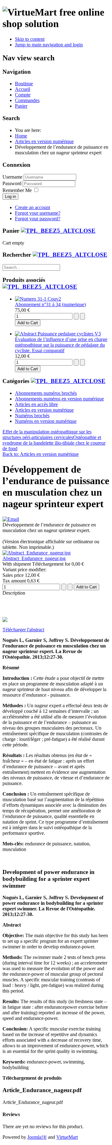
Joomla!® (37, 1137)
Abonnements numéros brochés (46, 393)
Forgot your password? (37, 218)
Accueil (22, 89)
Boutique (24, 83)
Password (12, 183)
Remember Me (17, 190)
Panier (21, 106)
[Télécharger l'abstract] (4, 620)
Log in (10, 196)
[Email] (10, 519)
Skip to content (29, 39)
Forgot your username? (37, 213)
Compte (22, 94)
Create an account (32, 207)
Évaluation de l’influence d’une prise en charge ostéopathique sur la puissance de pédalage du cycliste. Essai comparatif (61, 345)
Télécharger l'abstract (23, 629)
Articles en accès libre (36, 404)
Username (12, 177)
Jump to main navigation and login (49, 44)
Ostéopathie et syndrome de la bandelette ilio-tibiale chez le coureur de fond (53, 443)
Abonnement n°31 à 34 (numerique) (50, 304)
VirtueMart (67, 1137)
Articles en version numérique (44, 410)
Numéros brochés (32, 415)
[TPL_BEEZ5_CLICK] (58, 230)
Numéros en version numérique (46, 421)
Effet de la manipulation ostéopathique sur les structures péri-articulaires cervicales (46, 434)
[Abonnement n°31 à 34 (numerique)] (38, 298)
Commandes (27, 100)
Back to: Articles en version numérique (40, 454)
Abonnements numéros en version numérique (59, 398)
